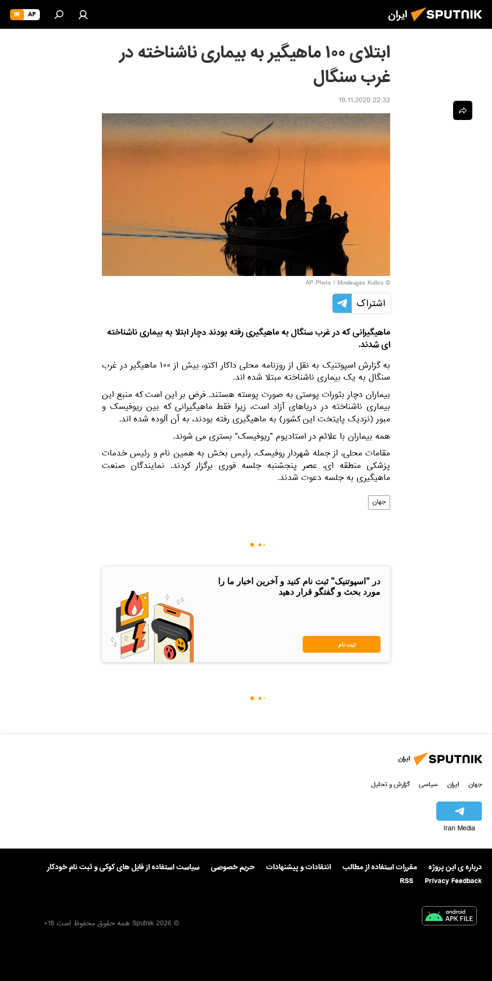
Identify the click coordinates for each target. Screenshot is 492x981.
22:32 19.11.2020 (364, 101)
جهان (379, 502)
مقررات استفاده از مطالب (380, 867)
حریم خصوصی (233, 867)
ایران (453, 784)
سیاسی (428, 784)
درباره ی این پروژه (455, 867)
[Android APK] (449, 917)
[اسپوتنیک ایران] (449, 24)
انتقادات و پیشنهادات (298, 867)
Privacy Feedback (453, 881)
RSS (406, 881)
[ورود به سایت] (83, 14)
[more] (462, 110)
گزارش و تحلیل (390, 784)
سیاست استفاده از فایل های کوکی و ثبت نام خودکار (123, 867)
